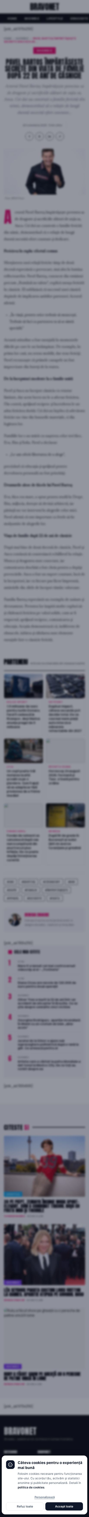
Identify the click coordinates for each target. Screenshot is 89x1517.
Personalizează (45, 1497)
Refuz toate (25, 1506)
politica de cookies (31, 1487)
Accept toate (64, 1506)
